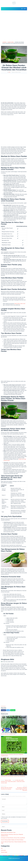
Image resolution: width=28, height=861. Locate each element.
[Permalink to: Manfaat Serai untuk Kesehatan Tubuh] (14, 724)
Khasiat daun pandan (12, 781)
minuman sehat (4, 782)
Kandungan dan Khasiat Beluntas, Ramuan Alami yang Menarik (13, 776)
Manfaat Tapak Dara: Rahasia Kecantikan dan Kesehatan (6, 788)
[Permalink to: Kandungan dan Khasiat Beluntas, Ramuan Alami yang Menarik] (14, 766)
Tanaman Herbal (8, 780)
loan (2, 848)
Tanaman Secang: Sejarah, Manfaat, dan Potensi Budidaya (12, 839)
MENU (24, 8)
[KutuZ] (14, 2)
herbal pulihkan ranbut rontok (19, 303)
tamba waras (3, 850)
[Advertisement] (14, 25)
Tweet (8, 710)
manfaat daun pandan (20, 781)
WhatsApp (13, 710)
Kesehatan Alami (4, 781)
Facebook (3, 710)
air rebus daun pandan (19, 780)
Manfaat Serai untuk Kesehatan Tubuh (8, 734)
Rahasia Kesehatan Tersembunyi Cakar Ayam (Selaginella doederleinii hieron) (12, 755)
